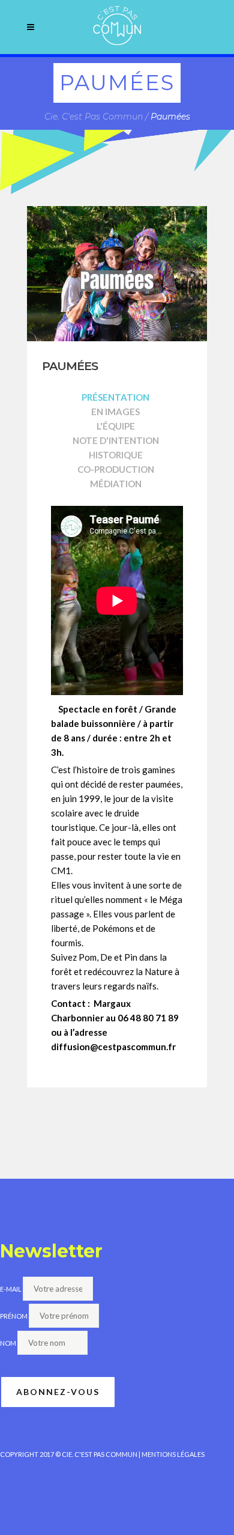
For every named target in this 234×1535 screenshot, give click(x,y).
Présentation (115, 397)
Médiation (116, 483)
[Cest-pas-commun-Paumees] (117, 273)
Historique (116, 454)
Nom (8, 1343)
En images (115, 411)
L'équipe (116, 426)
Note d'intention (116, 440)
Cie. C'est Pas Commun (93, 116)
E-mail (11, 1289)
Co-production (115, 469)
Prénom (14, 1316)
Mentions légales (173, 1454)
